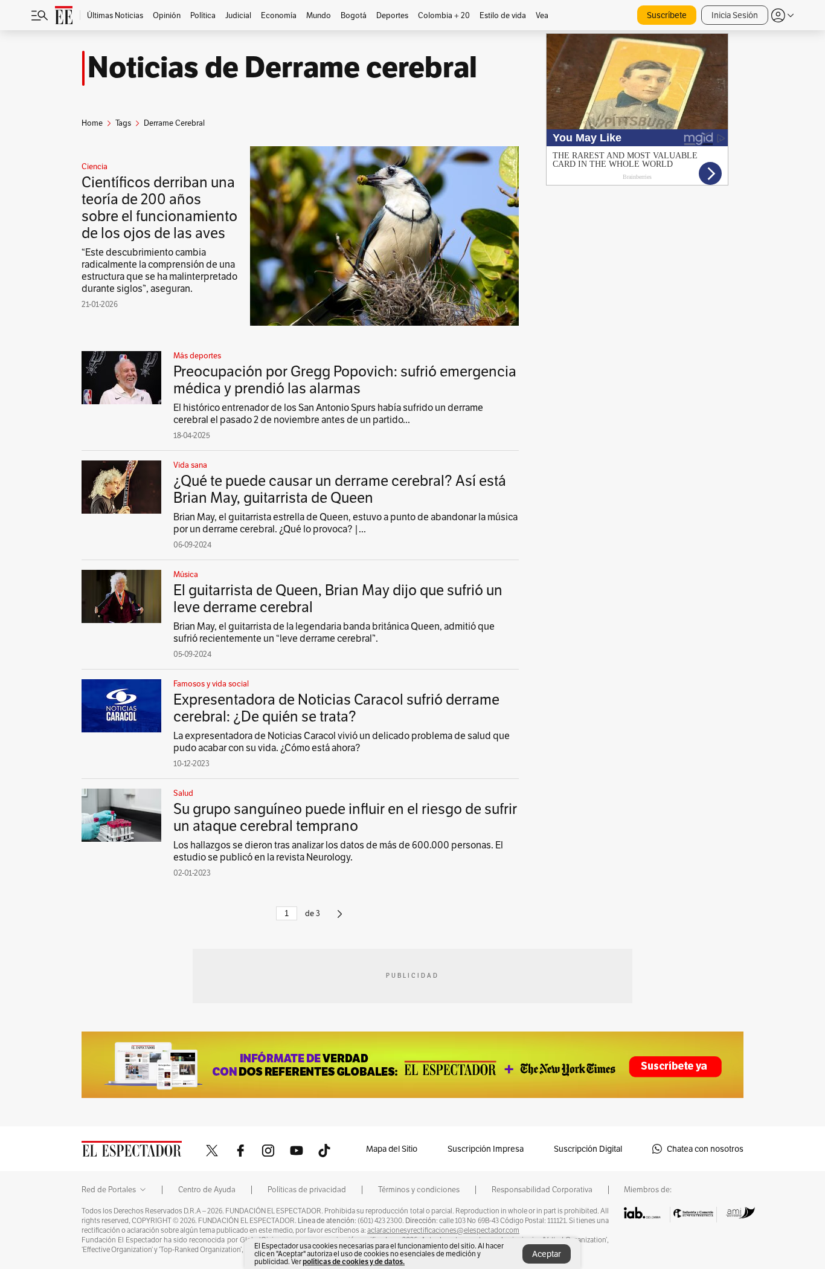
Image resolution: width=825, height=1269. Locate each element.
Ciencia (95, 167)
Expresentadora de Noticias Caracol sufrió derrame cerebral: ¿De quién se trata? (336, 708)
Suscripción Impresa (486, 1148)
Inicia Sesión (734, 15)
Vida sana (190, 465)
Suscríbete (667, 15)
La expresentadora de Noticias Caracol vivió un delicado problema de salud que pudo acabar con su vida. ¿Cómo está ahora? (341, 741)
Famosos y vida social (211, 684)
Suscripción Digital (588, 1148)
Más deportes (197, 356)
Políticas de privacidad (307, 1190)
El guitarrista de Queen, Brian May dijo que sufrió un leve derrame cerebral (337, 598)
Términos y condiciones (419, 1190)
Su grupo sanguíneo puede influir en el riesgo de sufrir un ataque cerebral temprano (345, 817)
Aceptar (546, 1253)
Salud (183, 793)
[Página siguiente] (340, 919)
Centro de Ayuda (207, 1190)
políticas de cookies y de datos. (354, 1261)
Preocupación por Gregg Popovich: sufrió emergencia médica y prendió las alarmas (344, 380)
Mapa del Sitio (391, 1148)
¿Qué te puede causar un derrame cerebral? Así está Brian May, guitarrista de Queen (339, 489)
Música (185, 575)
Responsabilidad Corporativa (542, 1190)
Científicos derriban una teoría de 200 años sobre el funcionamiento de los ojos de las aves (159, 207)
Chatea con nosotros (705, 1148)
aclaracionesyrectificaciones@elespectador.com (443, 1230)
